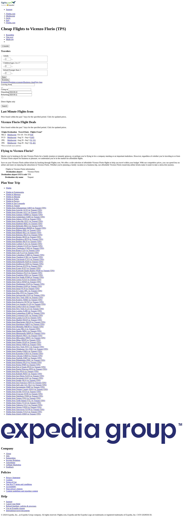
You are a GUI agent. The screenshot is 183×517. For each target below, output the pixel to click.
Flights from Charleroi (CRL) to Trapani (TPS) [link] (24, 257)
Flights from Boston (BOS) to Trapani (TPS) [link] (23, 237)
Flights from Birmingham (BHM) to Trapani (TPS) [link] (26, 228)
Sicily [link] (8, 18)
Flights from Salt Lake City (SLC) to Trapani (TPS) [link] (26, 385)
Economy (5, 80)
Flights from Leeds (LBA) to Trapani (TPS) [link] (23, 306)
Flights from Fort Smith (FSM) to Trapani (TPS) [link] (25, 277)
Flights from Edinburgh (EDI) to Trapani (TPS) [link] (24, 262)
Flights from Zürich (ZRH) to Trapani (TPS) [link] (23, 414)
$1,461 (33, 143)
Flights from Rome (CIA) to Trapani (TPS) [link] (23, 250)
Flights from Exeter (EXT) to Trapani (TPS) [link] (23, 268)
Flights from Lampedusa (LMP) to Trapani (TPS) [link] (25, 313)
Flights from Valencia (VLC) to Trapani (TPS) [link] (24, 405)
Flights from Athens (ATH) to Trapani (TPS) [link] (23, 219)
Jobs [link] (7, 456)
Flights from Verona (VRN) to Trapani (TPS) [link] (23, 407)
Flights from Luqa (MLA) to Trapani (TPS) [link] (23, 329)
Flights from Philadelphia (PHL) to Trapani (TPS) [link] (25, 360)
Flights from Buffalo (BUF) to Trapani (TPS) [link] (23, 241)
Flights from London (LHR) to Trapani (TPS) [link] (24, 311)
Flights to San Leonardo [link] (15, 203)
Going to (4, 89)
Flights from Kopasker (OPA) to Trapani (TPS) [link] (24, 353)
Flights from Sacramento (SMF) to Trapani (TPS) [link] (25, 387)
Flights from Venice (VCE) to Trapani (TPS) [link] (23, 403)
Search (4, 106)
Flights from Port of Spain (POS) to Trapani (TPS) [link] (26, 367)
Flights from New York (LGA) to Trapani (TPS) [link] (25, 309)
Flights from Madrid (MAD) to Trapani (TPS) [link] (24, 320)
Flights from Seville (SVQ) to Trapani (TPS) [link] (23, 392)
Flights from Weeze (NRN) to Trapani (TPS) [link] (23, 345)
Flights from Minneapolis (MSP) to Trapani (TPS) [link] (25, 333)
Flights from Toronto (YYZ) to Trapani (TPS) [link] (24, 412)
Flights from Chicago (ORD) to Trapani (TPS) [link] (24, 356)
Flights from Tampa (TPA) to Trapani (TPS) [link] (23, 398)
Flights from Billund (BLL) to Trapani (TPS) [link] (23, 232)
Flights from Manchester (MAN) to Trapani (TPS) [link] (25, 322)
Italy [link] (7, 20)
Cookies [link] (9, 480)
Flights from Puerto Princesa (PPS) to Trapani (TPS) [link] (26, 369)
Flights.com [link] (10, 14)
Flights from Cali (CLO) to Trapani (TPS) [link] (22, 253)
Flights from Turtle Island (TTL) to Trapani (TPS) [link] (25, 401)
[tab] (10, 35)
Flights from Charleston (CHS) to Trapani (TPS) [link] (25, 248)
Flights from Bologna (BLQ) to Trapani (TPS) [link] (24, 235)
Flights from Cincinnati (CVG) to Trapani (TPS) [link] (25, 259)
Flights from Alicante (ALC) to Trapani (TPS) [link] (24, 212)
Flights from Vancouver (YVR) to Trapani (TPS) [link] (25, 409)
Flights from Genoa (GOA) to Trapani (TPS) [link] (23, 280)
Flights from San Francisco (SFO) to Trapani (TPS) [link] (26, 383)
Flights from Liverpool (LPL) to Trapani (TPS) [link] (24, 315)
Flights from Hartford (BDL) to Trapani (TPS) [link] (24, 224)
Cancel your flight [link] (13, 504)
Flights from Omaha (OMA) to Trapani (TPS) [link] (24, 351)
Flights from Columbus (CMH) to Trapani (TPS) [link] (25, 255)
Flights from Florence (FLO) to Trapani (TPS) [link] (24, 273)
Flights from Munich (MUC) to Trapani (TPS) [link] (24, 336)
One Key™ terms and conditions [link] (19, 484)
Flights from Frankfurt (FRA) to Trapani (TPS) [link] (24, 275)
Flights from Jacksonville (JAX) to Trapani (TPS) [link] (25, 295)
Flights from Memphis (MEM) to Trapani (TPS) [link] (25, 327)
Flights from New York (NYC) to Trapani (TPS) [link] (25, 347)
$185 (32, 137)
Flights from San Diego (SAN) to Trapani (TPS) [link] (25, 376)
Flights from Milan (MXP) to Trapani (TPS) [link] (23, 340)
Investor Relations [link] (13, 460)
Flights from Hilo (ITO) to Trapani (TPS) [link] (22, 293)
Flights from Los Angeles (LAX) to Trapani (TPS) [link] (26, 304)
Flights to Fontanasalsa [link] (15, 192)
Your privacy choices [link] (14, 489)
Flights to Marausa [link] (13, 194)
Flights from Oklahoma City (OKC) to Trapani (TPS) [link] (27, 349)
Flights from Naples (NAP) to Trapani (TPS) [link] (23, 342)
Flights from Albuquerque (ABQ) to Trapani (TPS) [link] (26, 208)
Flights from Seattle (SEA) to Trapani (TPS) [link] (23, 380)
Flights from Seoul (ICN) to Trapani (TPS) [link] (22, 288)
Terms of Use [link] (11, 482)
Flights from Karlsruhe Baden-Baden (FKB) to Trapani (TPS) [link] (30, 271)
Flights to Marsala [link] (13, 197)
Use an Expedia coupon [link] (15, 508)
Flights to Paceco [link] (12, 201)
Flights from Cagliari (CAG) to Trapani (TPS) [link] (24, 244)
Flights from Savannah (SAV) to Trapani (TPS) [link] (24, 378)
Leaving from (6, 85)
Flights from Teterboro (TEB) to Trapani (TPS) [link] (24, 396)
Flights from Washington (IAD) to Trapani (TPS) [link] (25, 284)
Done (4, 77)
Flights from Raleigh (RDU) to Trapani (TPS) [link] (24, 374)
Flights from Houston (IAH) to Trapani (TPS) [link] (24, 286)
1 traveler (5, 46)
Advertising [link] (10, 462)
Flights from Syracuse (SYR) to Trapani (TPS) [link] (24, 394)
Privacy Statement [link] (13, 478)
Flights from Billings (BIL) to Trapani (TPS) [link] (23, 230)
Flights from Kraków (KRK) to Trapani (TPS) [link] (24, 300)
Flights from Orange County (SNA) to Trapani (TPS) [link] (27, 389)
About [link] (8, 454)
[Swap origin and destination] (2, 87)
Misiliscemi (11, 135)
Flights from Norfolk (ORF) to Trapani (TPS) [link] (24, 358)
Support (9, 9)
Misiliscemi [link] (10, 16)
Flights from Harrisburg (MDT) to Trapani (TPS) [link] (25, 324)
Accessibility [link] (11, 487)
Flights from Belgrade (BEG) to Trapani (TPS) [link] (24, 226)
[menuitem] (5, 82)
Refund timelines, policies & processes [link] (21, 506)
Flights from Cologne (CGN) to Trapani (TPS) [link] (24, 246)
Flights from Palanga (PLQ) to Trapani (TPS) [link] (24, 362)
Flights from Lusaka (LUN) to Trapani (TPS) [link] (23, 318)
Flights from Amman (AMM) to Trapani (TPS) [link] (24, 215)
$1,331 (33, 140)
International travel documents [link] (18, 511)
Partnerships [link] (11, 458)
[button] (91, 182)
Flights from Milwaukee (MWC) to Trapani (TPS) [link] (25, 338)
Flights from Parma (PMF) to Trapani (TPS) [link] (23, 365)
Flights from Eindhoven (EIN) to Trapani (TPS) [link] (24, 264)
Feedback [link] (10, 467)
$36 (31, 135)
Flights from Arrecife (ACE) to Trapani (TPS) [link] (24, 210)
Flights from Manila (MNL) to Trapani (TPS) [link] (23, 331)
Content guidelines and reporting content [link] (22, 491)
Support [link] (9, 502)
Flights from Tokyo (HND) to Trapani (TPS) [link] (23, 282)
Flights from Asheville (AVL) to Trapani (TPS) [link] (24, 221)
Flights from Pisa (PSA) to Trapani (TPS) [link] (22, 371)
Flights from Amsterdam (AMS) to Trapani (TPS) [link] (25, 217)
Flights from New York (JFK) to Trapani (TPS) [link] (24, 297)
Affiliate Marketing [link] (13, 465)
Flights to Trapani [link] (13, 206)
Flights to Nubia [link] (12, 199)
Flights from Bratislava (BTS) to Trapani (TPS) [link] (24, 239)
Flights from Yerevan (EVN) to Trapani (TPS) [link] (24, 266)
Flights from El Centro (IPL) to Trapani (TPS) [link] (24, 291)
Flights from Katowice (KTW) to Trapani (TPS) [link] (25, 302)
